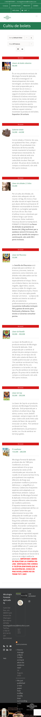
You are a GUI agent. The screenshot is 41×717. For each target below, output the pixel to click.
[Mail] (10, 650)
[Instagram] (4, 650)
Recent (23, 595)
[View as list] (22, 49)
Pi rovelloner (16, 449)
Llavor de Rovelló (18, 331)
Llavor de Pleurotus (19, 255)
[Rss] (4, 646)
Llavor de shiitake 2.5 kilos (21, 183)
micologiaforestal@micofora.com (26, 2)
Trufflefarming (21, 644)
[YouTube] (10, 646)
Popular (18, 594)
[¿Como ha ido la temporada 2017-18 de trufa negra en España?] (20, 602)
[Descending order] (31, 38)
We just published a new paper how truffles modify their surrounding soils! (20, 692)
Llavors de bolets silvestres (21, 63)
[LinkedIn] (7, 650)
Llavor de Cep (17, 393)
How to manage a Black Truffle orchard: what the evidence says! (20, 659)
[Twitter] (7, 646)
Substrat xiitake (17, 129)
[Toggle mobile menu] (37, 16)
